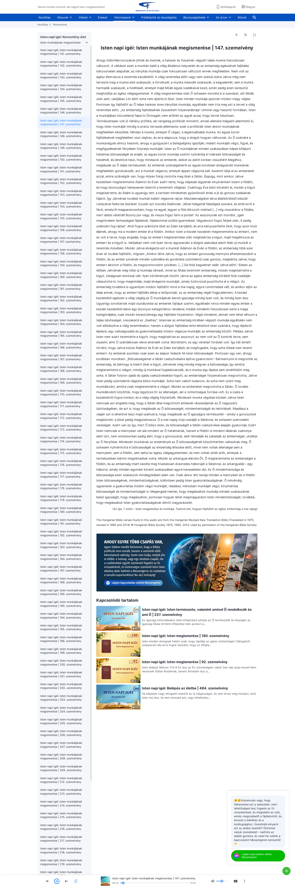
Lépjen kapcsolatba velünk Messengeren (257, 856)
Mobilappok (228, 7)
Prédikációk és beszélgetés (159, 17)
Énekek (102, 17)
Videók (83, 17)
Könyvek (62, 17)
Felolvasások (122, 17)
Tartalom (104, 35)
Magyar (250, 7)
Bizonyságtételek (194, 17)
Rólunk (242, 17)
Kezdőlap (45, 17)
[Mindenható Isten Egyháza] (147, 7)
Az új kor (222, 17)
